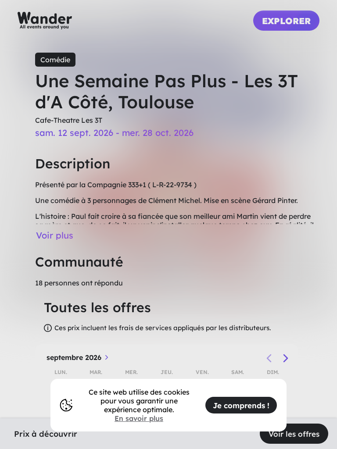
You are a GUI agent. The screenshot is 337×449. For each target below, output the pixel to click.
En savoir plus (139, 418)
